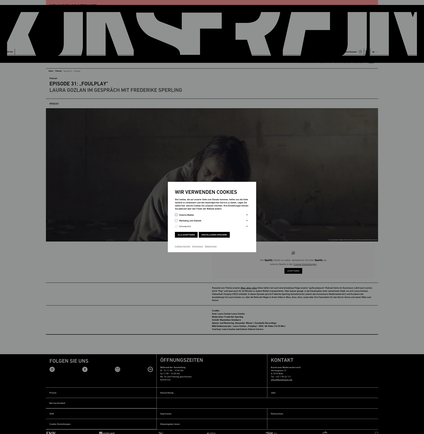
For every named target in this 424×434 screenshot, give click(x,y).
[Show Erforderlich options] (247, 226)
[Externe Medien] (176, 214)
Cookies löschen (182, 246)
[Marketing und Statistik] (176, 220)
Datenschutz (211, 246)
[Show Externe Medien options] (247, 215)
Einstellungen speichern (214, 235)
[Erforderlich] (176, 226)
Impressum (197, 246)
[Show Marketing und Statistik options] (247, 220)
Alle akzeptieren (186, 235)
